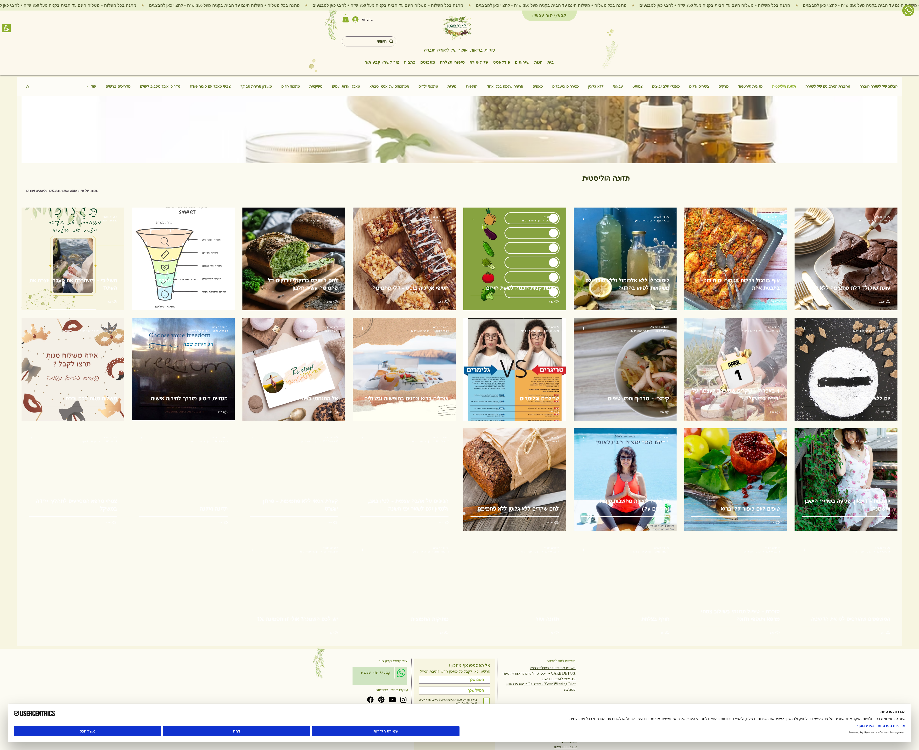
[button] (547, 306)
